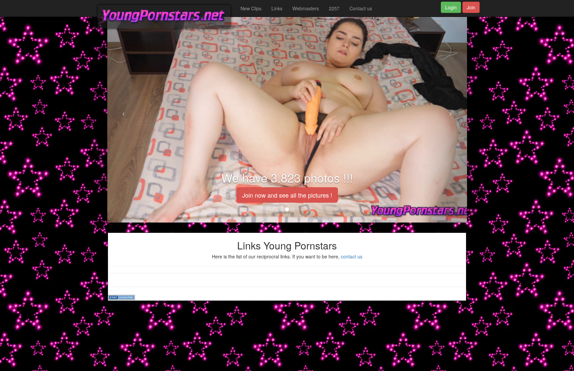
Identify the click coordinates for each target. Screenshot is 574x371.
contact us (351, 256)
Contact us (360, 8)
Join (471, 7)
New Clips (250, 8)
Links (276, 8)
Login (451, 7)
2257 (334, 8)
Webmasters (305, 8)
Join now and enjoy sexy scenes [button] (287, 195)
